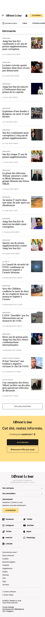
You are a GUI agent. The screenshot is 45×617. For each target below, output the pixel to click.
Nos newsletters (8, 493)
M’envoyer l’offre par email (22, 449)
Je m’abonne (22, 442)
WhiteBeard (19, 609)
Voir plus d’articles (22, 406)
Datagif (11, 607)
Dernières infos (11, 23)
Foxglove (9, 611)
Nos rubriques (8, 488)
